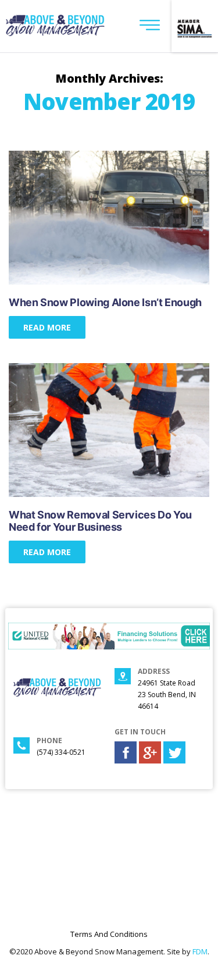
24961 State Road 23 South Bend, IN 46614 (167, 694)
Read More (47, 327)
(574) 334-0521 (61, 752)
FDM (200, 951)
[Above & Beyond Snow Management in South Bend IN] (55, 32)
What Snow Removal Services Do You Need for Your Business (100, 521)
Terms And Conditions (109, 934)
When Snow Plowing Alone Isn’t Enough (105, 302)
